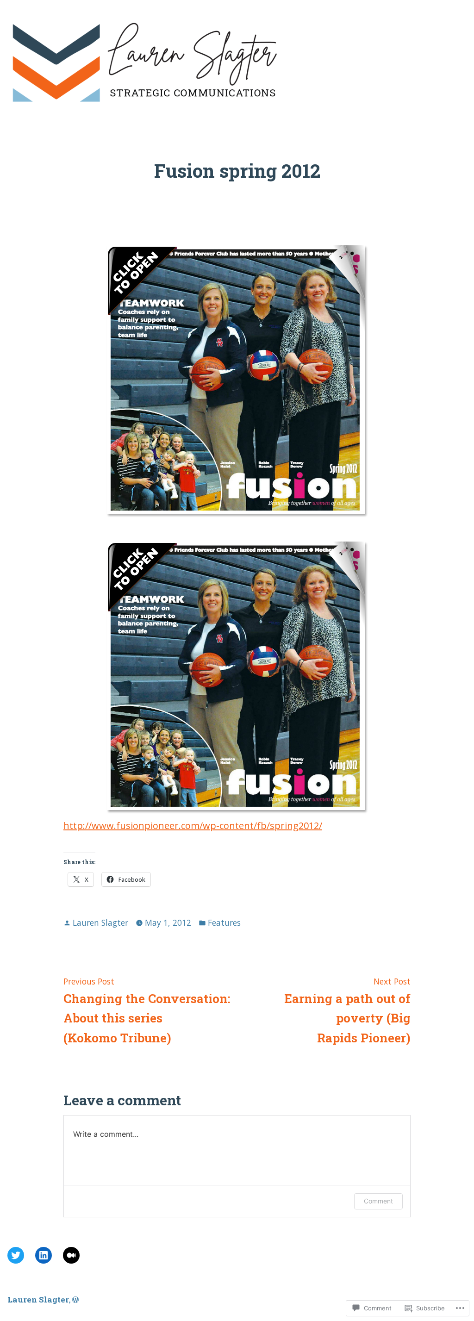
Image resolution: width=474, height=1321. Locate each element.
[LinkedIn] (43, 1255)
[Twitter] (15, 1255)
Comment (378, 1201)
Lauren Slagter (100, 922)
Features (224, 922)
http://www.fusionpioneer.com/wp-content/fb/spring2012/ (192, 825)
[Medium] (71, 1255)
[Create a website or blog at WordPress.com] (75, 1299)
